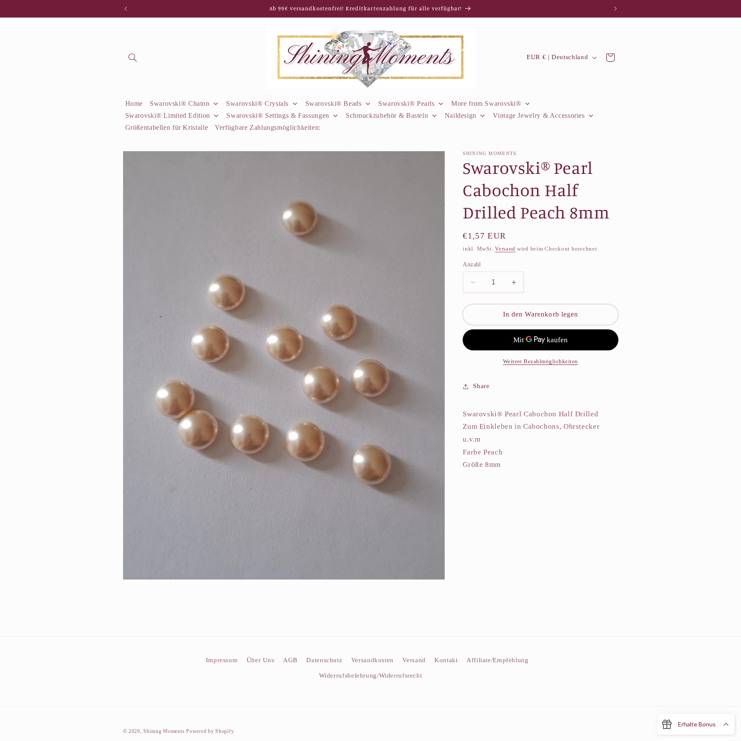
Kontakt (446, 660)
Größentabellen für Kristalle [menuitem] (166, 127)
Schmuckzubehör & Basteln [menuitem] (387, 115)
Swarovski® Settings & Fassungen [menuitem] (277, 115)
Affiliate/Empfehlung (498, 660)
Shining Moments (164, 731)
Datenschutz (324, 660)
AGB (290, 660)
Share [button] (481, 385)
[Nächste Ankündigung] (615, 8)
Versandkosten (372, 660)
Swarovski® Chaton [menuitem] (180, 103)
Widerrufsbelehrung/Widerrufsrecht (370, 675)
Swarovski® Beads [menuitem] (333, 103)
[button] (133, 57)
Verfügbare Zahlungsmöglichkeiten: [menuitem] (268, 127)
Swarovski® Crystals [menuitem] (257, 103)
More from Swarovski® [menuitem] (486, 103)
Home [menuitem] (134, 103)
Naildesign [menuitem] (460, 115)
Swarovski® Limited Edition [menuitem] (167, 115)
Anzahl (472, 264)
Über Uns (260, 660)
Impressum (222, 660)
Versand (505, 249)
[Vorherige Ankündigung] (125, 8)
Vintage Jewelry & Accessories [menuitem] (538, 115)
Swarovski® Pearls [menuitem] (406, 103)
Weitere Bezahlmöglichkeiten (540, 362)
